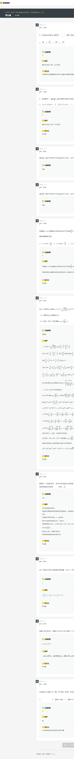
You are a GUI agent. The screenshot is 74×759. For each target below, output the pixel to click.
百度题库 (38, 754)
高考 (43, 754)
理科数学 (48, 754)
